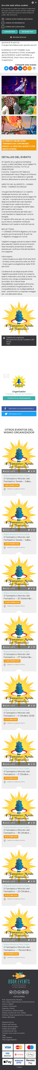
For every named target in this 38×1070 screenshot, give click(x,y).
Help (4, 1035)
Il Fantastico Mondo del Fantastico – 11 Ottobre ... (17, 773)
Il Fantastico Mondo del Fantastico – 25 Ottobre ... (17, 890)
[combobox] (33, 3)
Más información (12, 15)
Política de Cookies (9, 1029)
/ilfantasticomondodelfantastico (21, 409)
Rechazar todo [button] (27, 32)
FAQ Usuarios (7, 1037)
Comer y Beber (7, 1004)
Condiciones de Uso (9, 1031)
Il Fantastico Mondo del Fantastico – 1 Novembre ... (18, 948)
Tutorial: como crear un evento (13, 1033)
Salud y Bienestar (8, 1017)
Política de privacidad (10, 1027)
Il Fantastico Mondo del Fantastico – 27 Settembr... (18, 655)
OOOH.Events (21, 985)
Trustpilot (19, 1067)
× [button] (35, 2)
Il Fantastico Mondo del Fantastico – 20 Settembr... (18, 597)
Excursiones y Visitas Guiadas (12, 1011)
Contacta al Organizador (19, 398)
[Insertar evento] (29, 68)
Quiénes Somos (8, 1022)
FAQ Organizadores (9, 1040)
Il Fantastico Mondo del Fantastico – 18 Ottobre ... (17, 831)
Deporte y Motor (8, 1008)
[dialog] (19, 20)
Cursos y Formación (9, 1006)
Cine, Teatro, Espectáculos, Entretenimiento (18, 1002)
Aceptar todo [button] (10, 32)
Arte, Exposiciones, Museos (12, 1000)
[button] (19, 37)
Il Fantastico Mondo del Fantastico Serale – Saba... (18, 480)
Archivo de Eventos (9, 1024)
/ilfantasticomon (15, 414)
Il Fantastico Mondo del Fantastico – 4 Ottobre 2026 (19, 714)
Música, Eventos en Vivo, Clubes (16, 476)
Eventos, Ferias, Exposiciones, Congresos (17, 1015)
